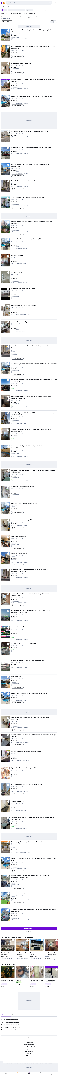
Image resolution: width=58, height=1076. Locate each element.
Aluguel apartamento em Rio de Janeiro (11, 1027)
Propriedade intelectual (29, 1046)
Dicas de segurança (29, 1040)
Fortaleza (25, 13)
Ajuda (29, 1037)
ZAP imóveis (29, 1055)
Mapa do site (29, 1049)
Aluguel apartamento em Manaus (10, 1030)
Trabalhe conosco (29, 1051)
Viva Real (29, 1058)
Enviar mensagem (18, 56)
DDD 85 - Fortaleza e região (14, 13)
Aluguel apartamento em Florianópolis (11, 1024)
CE (6, 13)
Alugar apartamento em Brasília (9, 1019)
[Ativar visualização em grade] (55, 21)
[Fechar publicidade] (1, 1062)
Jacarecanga (32, 13)
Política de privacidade (29, 1044)
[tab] (6, 1014)
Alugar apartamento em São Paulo (10, 1022)
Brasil (2, 13)
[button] (29, 3)
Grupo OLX (29, 1053)
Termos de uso (29, 1042)
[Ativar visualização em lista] (51, 21)
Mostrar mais (30, 1033)
